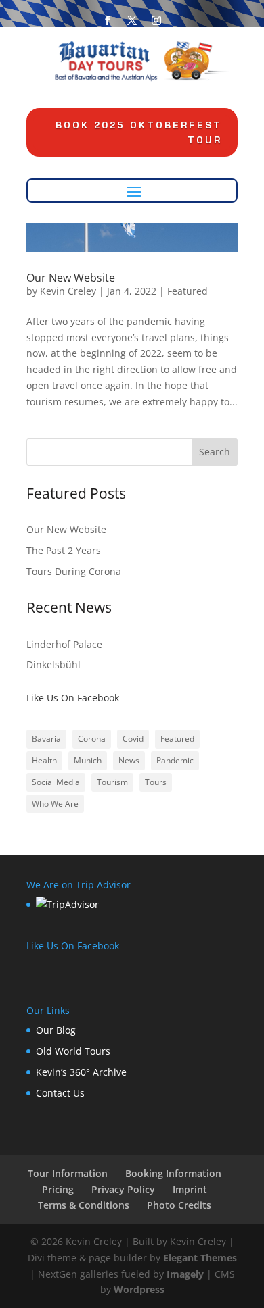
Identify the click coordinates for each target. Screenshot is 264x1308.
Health (44, 760)
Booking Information (173, 1173)
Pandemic (175, 760)
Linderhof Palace (64, 644)
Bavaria (46, 739)
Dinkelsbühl (53, 664)
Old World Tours (73, 1051)
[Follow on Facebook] (107, 20)
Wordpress (139, 1289)
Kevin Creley (68, 290)
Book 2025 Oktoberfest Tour (139, 132)
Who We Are (55, 803)
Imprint (190, 1189)
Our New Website (70, 277)
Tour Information (68, 1173)
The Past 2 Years (63, 550)
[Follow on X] (132, 20)
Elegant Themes (200, 1257)
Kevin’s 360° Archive (81, 1071)
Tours (156, 782)
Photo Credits (179, 1205)
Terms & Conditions (83, 1205)
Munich (88, 760)
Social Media (56, 782)
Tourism (112, 782)
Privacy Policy (123, 1189)
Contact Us (60, 1092)
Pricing (58, 1189)
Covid (133, 739)
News (128, 760)
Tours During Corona (73, 571)
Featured (187, 290)
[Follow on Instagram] (156, 20)
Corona (92, 739)
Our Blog (56, 1030)
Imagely (185, 1273)
